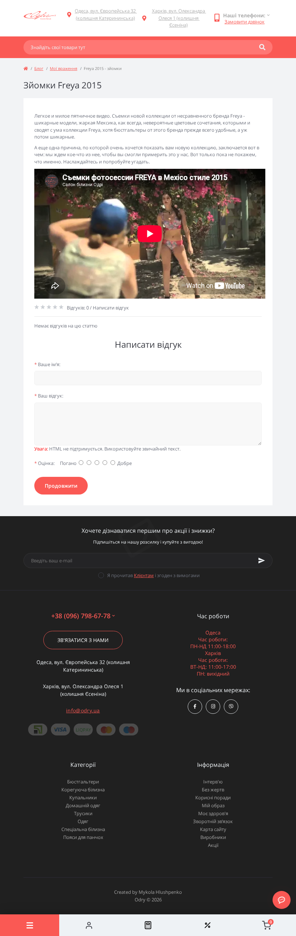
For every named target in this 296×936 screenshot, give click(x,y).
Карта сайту (213, 829)
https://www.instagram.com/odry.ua (213, 706)
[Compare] (148, 925)
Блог (38, 68)
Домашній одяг (83, 805)
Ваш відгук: (48, 395)
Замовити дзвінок (245, 22)
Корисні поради (213, 797)
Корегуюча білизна (83, 789)
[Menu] (29, 925)
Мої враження (63, 68)
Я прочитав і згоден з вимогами (153, 575)
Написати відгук (111, 307)
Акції (213, 845)
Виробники (213, 837)
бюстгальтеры (130, 130)
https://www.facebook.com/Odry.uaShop (195, 706)
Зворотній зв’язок (213, 821)
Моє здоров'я (213, 813)
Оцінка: (44, 463)
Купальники (83, 797)
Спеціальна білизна (83, 829)
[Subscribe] (262, 560)
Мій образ (213, 805)
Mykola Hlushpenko (160, 892)
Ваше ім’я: (47, 364)
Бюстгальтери (83, 781)
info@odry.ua (83, 710)
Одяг (83, 821)
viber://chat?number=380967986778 (231, 706)
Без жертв (213, 789)
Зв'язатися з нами (83, 640)
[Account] (88, 925)
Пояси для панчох (83, 837)
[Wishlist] (207, 925)
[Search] (262, 47)
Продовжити (61, 485)
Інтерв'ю (213, 781)
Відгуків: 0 (78, 307)
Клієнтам (144, 575)
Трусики (83, 813)
